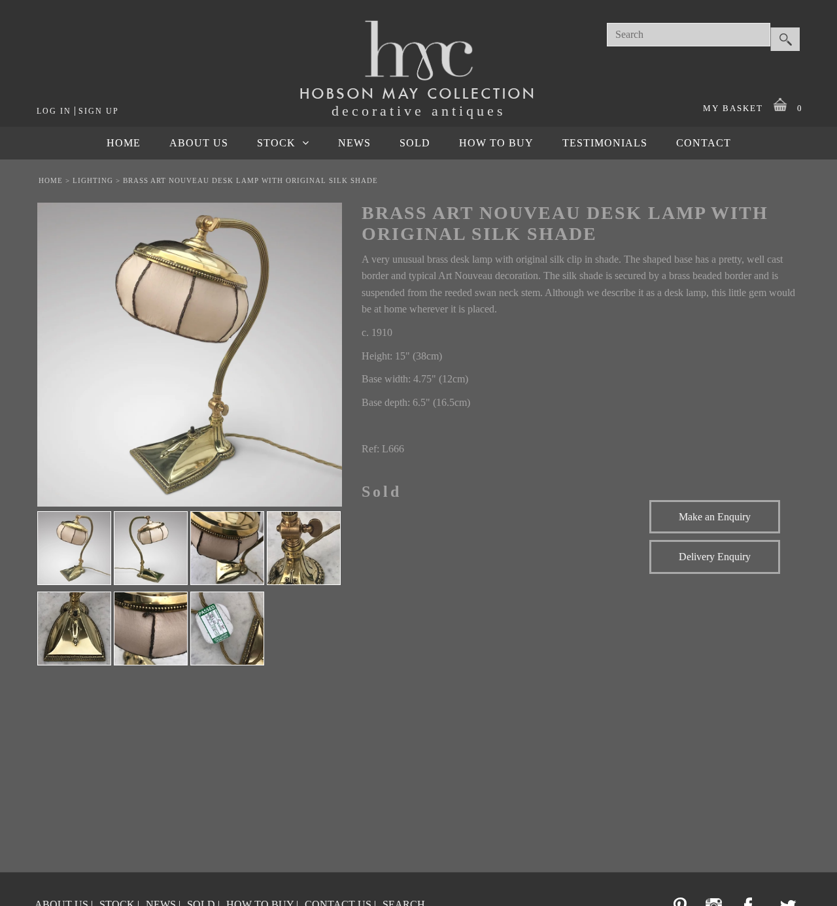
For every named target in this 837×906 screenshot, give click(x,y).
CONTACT (703, 142)
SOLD (415, 142)
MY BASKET (753, 108)
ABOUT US (198, 142)
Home (51, 180)
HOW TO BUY (496, 142)
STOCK (276, 142)
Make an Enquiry (715, 516)
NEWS (354, 142)
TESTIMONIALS (604, 142)
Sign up (98, 111)
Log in (54, 111)
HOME (124, 142)
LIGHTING (93, 180)
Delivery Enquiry (715, 556)
